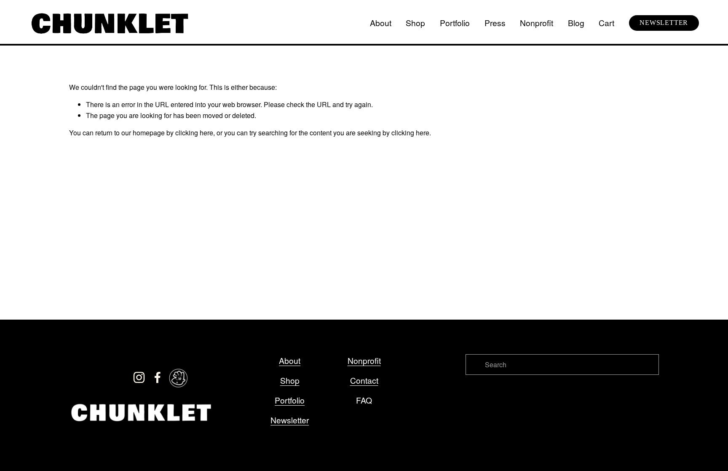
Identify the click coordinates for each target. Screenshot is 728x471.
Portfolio (455, 22)
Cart (606, 22)
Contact (364, 380)
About (380, 22)
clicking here (194, 132)
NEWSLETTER (664, 22)
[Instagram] (139, 377)
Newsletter (289, 419)
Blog (576, 22)
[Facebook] (157, 377)
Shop (415, 22)
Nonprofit (536, 22)
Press (495, 22)
